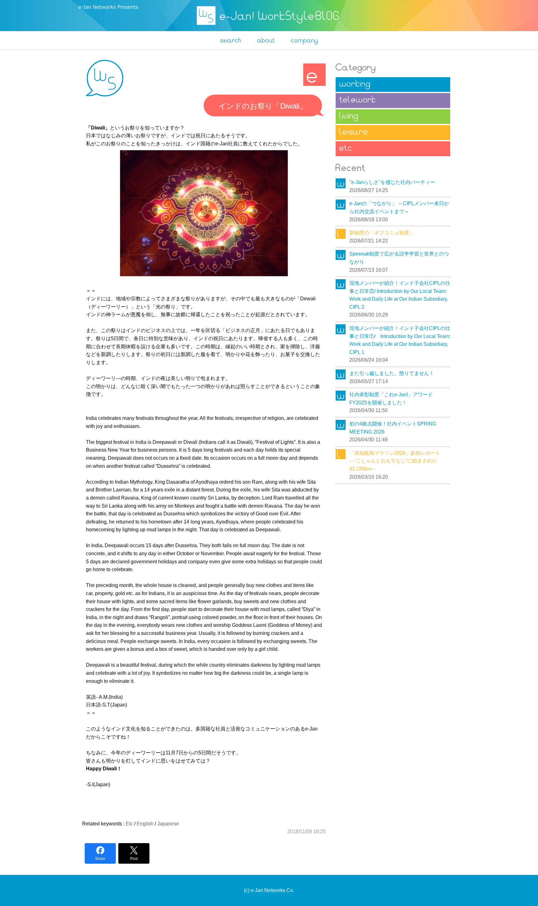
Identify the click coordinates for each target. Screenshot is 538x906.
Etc (129, 823)
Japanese (168, 823)
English (145, 823)
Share (100, 859)
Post (134, 859)
